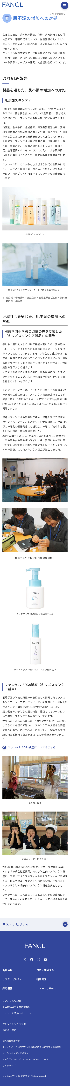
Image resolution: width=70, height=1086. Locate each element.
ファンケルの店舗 (11, 1001)
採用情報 (7, 988)
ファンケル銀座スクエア (15, 1013)
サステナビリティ (15, 924)
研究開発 (41, 979)
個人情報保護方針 (11, 1040)
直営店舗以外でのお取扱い (16, 1007)
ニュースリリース (46, 988)
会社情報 (7, 970)
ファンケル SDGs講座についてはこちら (32, 747)
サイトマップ (8, 1065)
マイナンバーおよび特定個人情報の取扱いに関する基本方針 (31, 1047)
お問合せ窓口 (9, 1030)
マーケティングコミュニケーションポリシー (24, 1059)
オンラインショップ (13, 1024)
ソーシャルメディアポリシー (16, 1053)
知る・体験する (45, 970)
